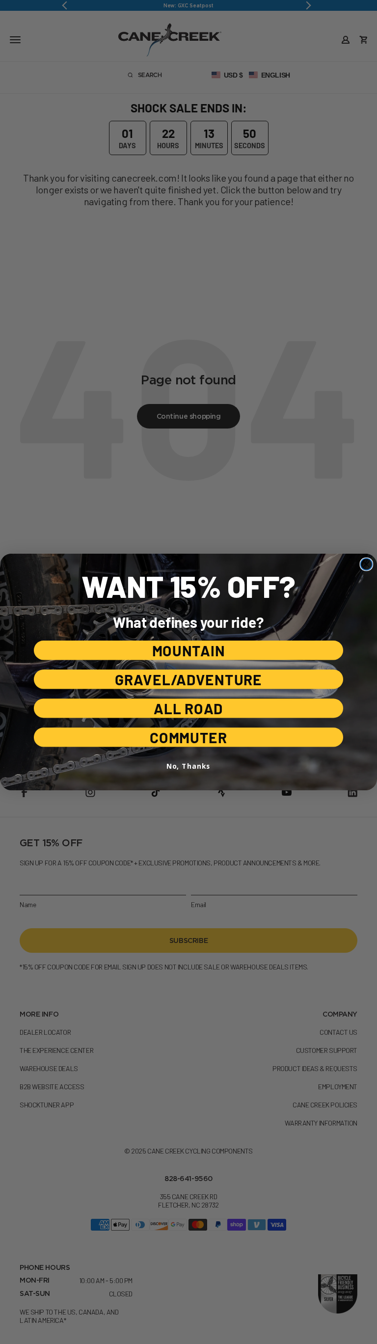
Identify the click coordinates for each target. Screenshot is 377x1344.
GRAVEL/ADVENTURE (188, 679)
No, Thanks (188, 766)
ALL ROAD (188, 708)
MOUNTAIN (188, 650)
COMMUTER (188, 737)
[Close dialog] (367, 564)
